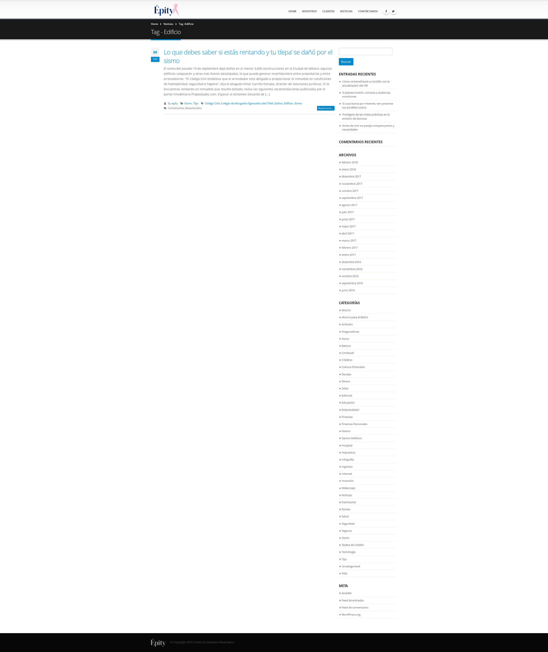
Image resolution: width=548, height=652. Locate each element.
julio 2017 (348, 212)
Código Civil (212, 103)
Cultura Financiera (353, 367)
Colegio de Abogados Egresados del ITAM (247, 103)
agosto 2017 (349, 205)
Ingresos (347, 467)
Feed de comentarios (355, 607)
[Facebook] (386, 11)
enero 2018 (349, 169)
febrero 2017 (350, 247)
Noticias (346, 11)
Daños (278, 103)
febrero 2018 (350, 162)
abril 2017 (348, 233)
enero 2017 (349, 255)
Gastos (346, 431)
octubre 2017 (350, 191)
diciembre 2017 (351, 176)
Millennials (348, 488)
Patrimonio (349, 502)
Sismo (188, 103)
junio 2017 (348, 219)
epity (175, 103)
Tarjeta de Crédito (353, 545)
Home (292, 11)
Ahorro (346, 310)
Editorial (347, 395)
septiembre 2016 (352, 283)
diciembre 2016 (351, 262)
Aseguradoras (350, 332)
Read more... (325, 108)
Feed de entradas (353, 600)
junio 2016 (348, 290)
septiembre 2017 (352, 198)
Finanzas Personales (354, 424)
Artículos (347, 324)
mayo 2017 (349, 226)
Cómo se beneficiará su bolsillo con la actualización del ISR (366, 83)
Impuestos (348, 452)
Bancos (346, 346)
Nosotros (309, 11)
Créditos (347, 360)
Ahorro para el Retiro (355, 317)
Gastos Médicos (352, 438)
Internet (347, 474)
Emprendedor (350, 410)
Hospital (347, 445)
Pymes (346, 509)
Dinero (346, 381)
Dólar (345, 388)
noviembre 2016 (352, 269)
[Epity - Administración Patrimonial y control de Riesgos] (166, 10)
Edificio (288, 103)
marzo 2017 (349, 240)
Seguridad (348, 524)
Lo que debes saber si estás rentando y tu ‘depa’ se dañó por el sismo (248, 56)
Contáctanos (368, 11)
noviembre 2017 (352, 184)
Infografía (348, 459)
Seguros (347, 531)
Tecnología (348, 552)
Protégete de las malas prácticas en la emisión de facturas (366, 116)
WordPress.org (351, 614)
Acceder (347, 593)
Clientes (328, 11)
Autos (345, 339)
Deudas (346, 374)
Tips (195, 103)
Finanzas (347, 417)
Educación (348, 402)
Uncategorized (351, 566)
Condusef (348, 353)
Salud (345, 516)
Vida (344, 573)
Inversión (348, 481)
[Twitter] (393, 11)
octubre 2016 (350, 276)
